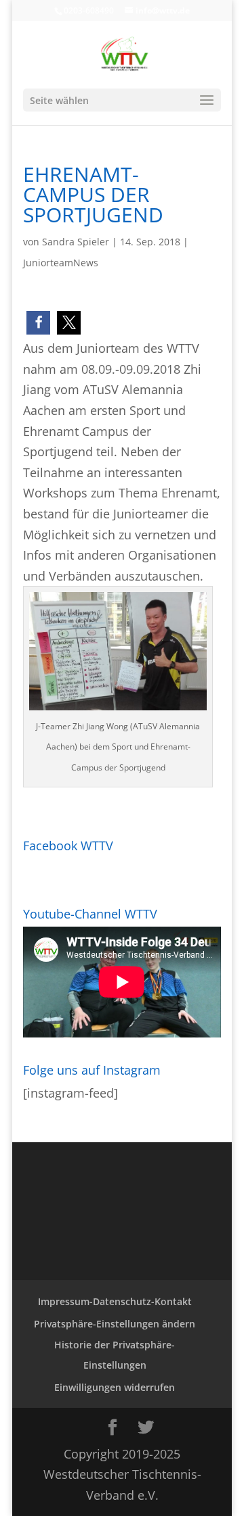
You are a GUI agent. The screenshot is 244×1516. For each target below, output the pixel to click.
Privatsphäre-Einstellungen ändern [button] (114, 1323)
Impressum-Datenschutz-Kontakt (115, 1301)
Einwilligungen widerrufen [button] (114, 1387)
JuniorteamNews (60, 262)
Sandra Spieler (75, 241)
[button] (38, 323)
